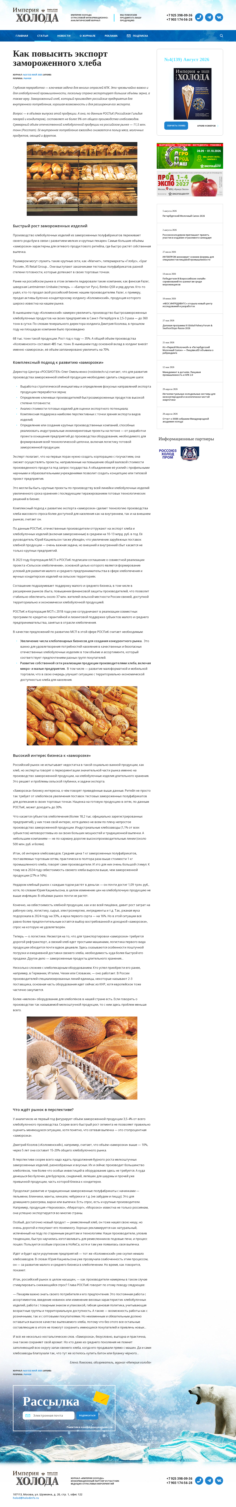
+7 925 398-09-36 (179, 15)
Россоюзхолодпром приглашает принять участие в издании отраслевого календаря (187, 236)
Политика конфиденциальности (89, 1427)
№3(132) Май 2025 (32, 74)
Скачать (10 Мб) (176, 125)
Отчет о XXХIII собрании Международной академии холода (186, 420)
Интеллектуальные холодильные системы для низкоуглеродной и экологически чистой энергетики (189, 396)
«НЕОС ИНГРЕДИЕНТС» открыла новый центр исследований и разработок (187, 305)
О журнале (88, 35)
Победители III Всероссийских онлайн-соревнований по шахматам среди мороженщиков (184, 281)
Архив (206, 125)
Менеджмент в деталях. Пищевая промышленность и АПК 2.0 (182, 374)
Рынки (27, 78)
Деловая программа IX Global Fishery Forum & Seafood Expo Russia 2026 (187, 327)
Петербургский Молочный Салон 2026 (184, 215)
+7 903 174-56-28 (179, 20)
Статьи (42, 35)
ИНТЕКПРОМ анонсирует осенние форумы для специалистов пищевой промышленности (188, 258)
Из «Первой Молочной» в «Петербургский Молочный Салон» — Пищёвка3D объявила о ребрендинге (188, 350)
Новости (63, 35)
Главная (22, 35)
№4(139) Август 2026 (186, 59)
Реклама (111, 35)
